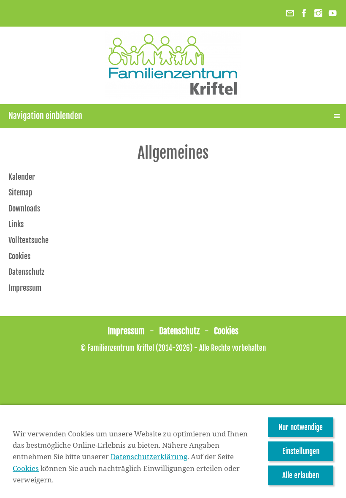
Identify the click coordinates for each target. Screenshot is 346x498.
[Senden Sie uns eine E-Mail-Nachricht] (290, 13)
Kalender (21, 176)
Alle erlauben (300, 475)
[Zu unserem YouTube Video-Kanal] (332, 13)
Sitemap (20, 192)
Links (16, 224)
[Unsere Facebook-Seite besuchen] (304, 13)
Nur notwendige (300, 427)
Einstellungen (300, 451)
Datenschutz (26, 271)
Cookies (19, 256)
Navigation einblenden (45, 116)
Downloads (24, 208)
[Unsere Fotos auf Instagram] (318, 13)
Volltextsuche (28, 240)
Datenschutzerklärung (149, 456)
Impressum (24, 287)
